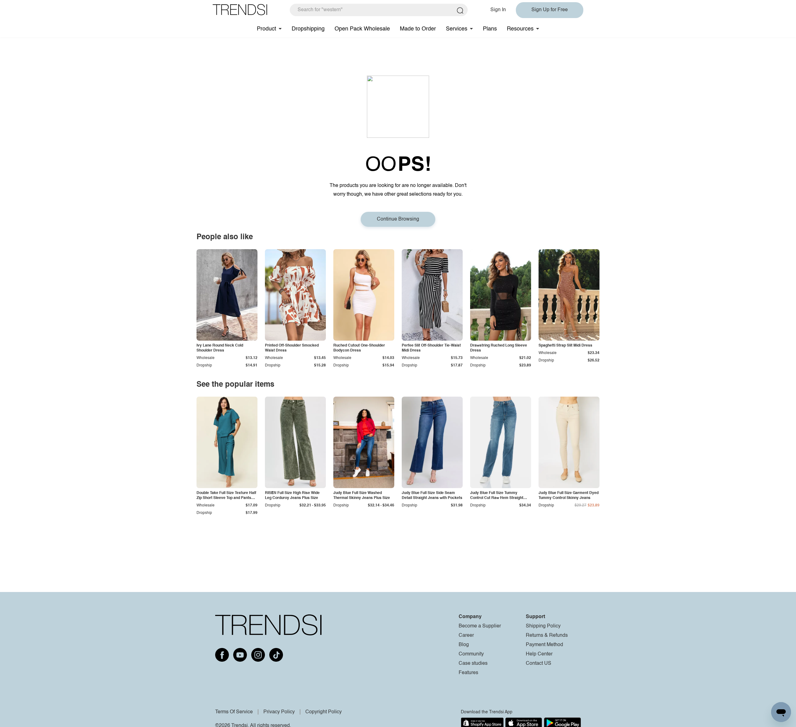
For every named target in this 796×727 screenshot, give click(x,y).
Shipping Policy (543, 626)
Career (466, 635)
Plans (490, 29)
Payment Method (544, 644)
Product (266, 29)
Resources (520, 29)
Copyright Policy (323, 712)
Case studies (473, 663)
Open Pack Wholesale (362, 29)
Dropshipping (308, 29)
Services (456, 29)
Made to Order (418, 29)
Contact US (538, 663)
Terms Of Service (234, 712)
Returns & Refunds (547, 635)
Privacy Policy (279, 712)
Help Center (539, 654)
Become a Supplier (480, 626)
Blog (464, 644)
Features (468, 672)
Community (471, 654)
